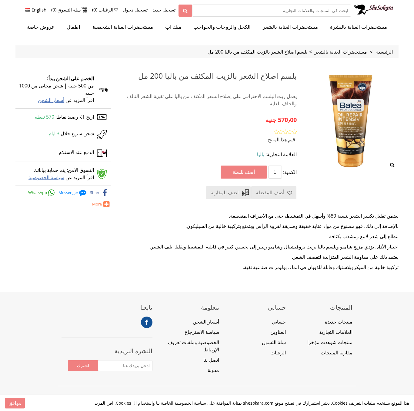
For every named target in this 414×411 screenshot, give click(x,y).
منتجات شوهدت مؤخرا (329, 342)
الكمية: (290, 172)
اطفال (73, 27)
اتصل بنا (211, 360)
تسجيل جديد (163, 10)
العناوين (278, 332)
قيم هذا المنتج (281, 139)
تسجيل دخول (135, 10)
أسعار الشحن (51, 100)
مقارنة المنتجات (336, 352)
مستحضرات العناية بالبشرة (358, 27)
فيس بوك (146, 322)
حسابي (279, 321)
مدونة (213, 370)
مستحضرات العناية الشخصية (122, 27)
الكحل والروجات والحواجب (222, 27)
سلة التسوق (274, 342)
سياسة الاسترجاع (202, 332)
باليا (260, 154)
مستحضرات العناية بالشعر (290, 27)
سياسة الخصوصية (46, 177)
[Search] (185, 11)
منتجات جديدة (338, 321)
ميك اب (173, 27)
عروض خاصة (41, 27)
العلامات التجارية (335, 332)
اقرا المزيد (104, 403)
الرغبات (278, 352)
